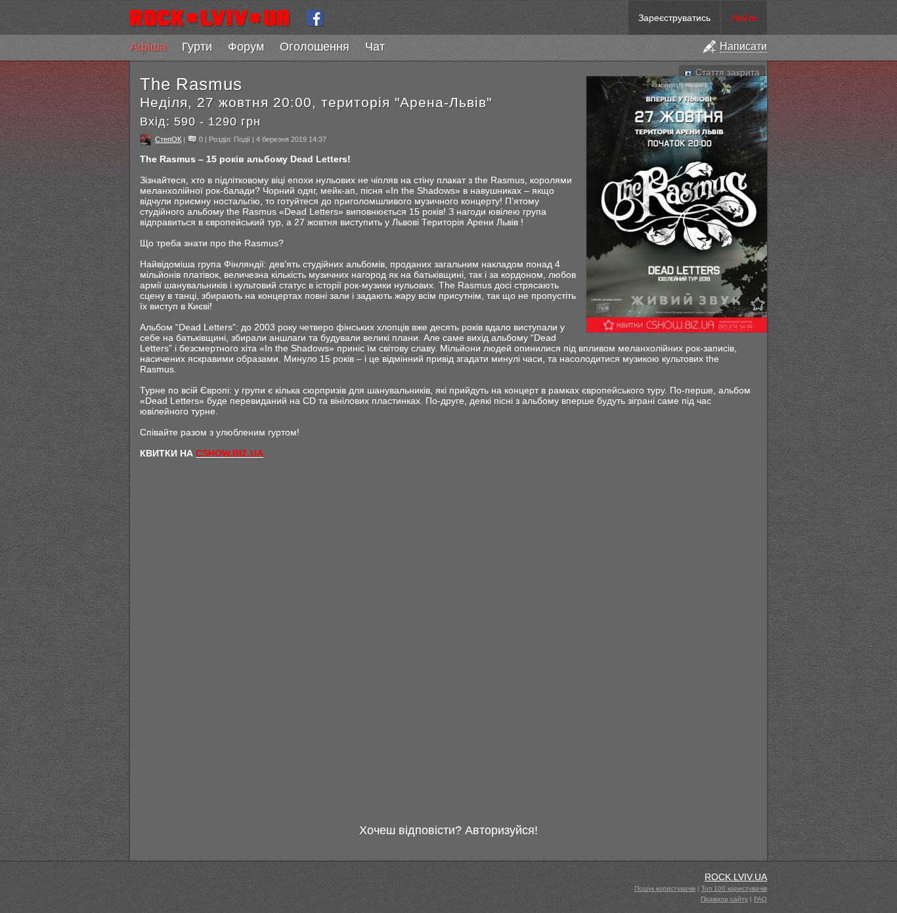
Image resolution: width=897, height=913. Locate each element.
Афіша (148, 46)
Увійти (744, 17)
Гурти (197, 46)
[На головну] (215, 18)
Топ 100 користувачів (734, 888)
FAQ (760, 898)
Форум (246, 46)
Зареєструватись (674, 17)
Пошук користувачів (664, 888)
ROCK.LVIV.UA (736, 877)
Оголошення (314, 46)
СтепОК (168, 139)
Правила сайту (724, 898)
